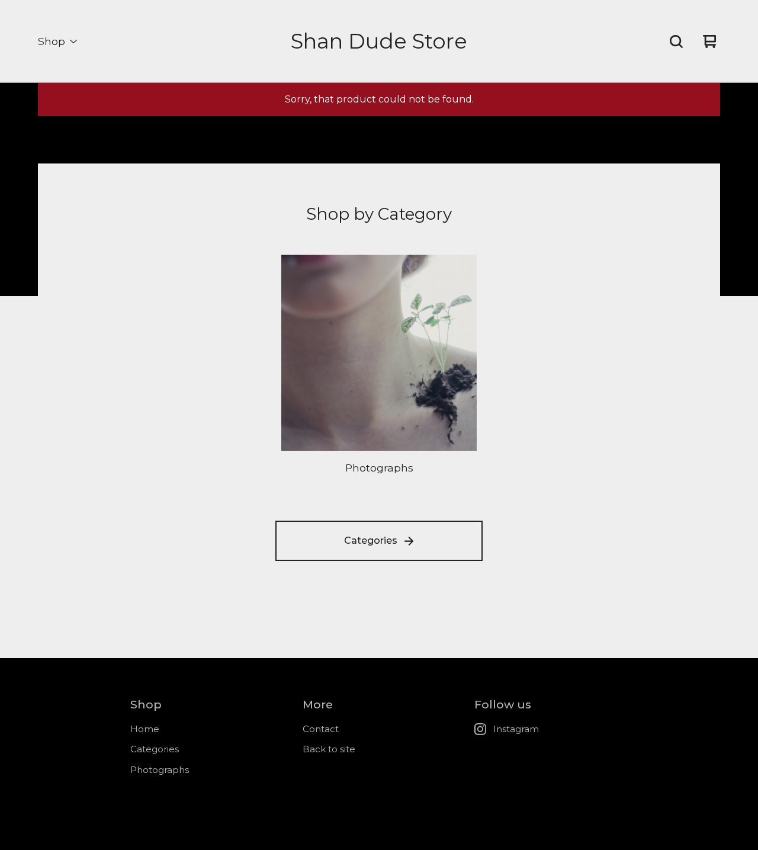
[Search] (676, 41)
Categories (370, 540)
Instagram (516, 728)
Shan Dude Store (379, 41)
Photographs (159, 769)
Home (144, 728)
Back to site (329, 749)
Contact (321, 728)
